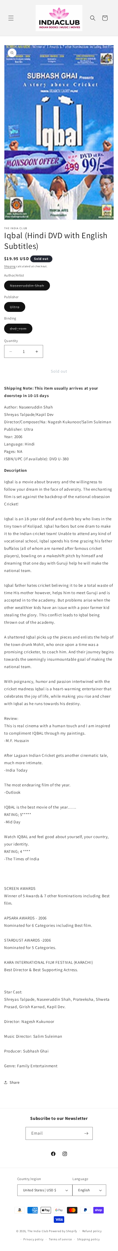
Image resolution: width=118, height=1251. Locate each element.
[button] (11, 18)
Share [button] (15, 1082)
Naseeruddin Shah (30, 287)
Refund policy (92, 1231)
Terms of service (60, 1239)
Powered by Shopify (63, 1231)
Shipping (10, 266)
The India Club (37, 1231)
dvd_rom (21, 329)
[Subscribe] (86, 1133)
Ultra (17, 308)
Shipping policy (88, 1239)
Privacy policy (33, 1239)
